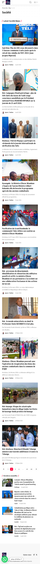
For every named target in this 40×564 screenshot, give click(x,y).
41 (27, 469)
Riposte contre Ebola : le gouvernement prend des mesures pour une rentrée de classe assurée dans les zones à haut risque (25, 496)
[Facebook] (34, 554)
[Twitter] (36, 554)
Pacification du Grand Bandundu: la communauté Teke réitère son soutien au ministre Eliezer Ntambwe (18, 231)
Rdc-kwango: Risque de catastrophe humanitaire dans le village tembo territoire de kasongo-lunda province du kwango (19, 409)
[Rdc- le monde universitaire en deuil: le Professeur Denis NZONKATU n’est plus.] (20, 308)
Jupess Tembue (9, 65)
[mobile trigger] (4, 2)
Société (16, 522)
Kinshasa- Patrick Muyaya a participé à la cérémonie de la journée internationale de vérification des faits (19, 143)
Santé (16, 503)
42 (31, 469)
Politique (16, 487)
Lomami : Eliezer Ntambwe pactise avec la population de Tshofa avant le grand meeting (25, 482)
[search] (30, 2)
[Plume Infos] (8, 2)
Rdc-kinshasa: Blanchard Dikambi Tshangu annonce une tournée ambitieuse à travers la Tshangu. (20, 451)
